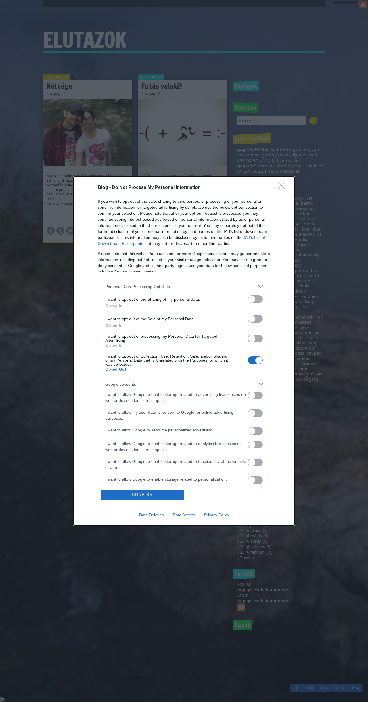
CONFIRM (142, 494)
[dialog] (184, 351)
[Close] (283, 187)
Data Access (184, 515)
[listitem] (184, 286)
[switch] (255, 299)
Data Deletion (151, 515)
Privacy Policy (216, 515)
